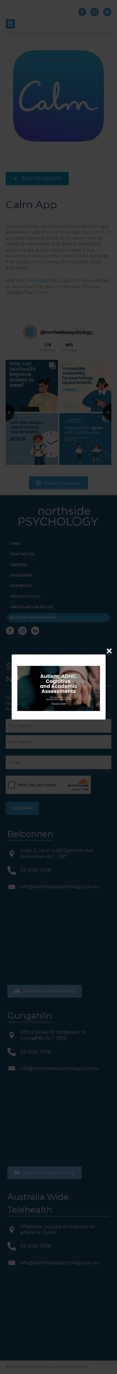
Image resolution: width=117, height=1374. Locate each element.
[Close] (109, 650)
